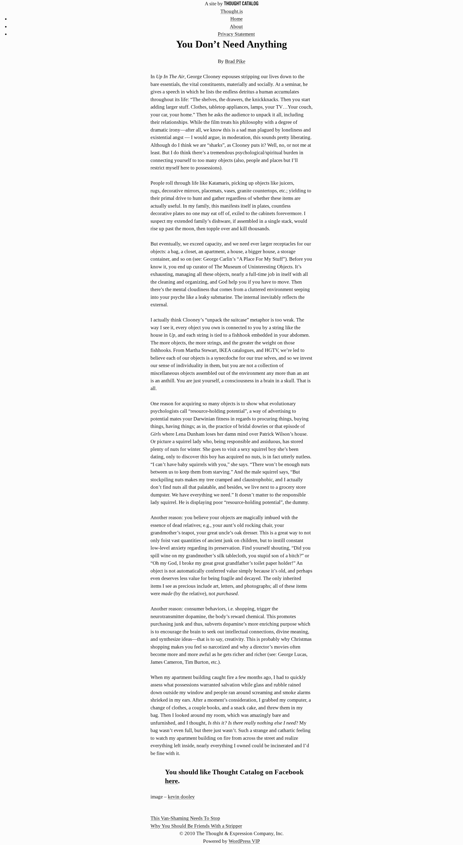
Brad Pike (235, 61)
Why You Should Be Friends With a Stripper (196, 826)
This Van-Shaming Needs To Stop (185, 818)
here (171, 781)
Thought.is (231, 11)
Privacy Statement (236, 34)
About (236, 26)
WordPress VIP (244, 841)
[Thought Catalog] (241, 4)
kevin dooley (181, 797)
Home (236, 19)
